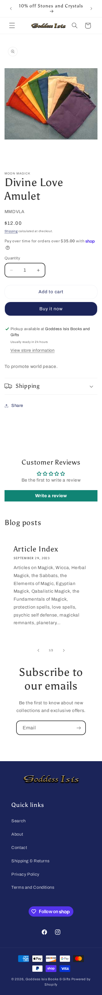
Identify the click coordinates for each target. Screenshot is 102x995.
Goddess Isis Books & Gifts (48, 979)
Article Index (35, 548)
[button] (11, 25)
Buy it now (51, 308)
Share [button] (17, 405)
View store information (32, 350)
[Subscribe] (78, 728)
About (17, 834)
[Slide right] (64, 650)
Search (18, 821)
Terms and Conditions (32, 887)
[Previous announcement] (11, 8)
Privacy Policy (25, 874)
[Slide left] (38, 650)
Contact (19, 847)
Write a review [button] (51, 495)
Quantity (12, 258)
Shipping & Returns (30, 861)
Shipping (11, 231)
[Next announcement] (91, 8)
